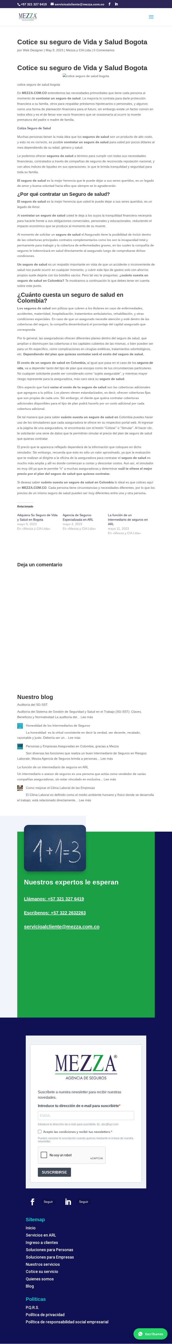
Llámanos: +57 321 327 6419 (54, 898)
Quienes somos (40, 1279)
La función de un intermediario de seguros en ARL (128, 519)
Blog (30, 1286)
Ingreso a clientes (42, 1242)
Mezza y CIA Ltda (78, 50)
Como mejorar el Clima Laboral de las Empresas (60, 788)
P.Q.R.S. (32, 1307)
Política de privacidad (45, 1314)
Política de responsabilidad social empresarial (67, 1321)
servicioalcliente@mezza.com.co (61, 926)
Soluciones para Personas (49, 1249)
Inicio (31, 1228)
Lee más (87, 717)
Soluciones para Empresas (50, 1257)
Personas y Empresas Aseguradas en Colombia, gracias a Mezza (72, 746)
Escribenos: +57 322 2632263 (55, 912)
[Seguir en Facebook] (32, 1202)
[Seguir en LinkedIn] (68, 1202)
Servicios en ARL (41, 1235)
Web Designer (33, 50)
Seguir (48, 1201)
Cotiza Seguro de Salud (34, 128)
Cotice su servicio (42, 1271)
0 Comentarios (104, 50)
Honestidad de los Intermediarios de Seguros (58, 725)
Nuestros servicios (43, 1264)
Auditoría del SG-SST (32, 704)
